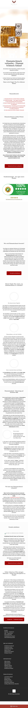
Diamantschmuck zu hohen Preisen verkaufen (14, 98)
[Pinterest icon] (16, 696)
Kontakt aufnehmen (14, 108)
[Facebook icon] (11, 696)
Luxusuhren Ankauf (8, 676)
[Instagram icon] (18, 696)
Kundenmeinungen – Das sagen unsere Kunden (14, 100)
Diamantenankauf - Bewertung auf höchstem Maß (14, 105)
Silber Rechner (7, 662)
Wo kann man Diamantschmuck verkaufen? (14, 107)
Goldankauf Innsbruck (15, 497)
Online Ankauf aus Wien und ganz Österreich (14, 110)
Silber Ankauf (7, 661)
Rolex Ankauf (7, 678)
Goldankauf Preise (8, 647)
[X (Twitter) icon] (13, 696)
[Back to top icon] (14, 691)
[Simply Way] (14, 3)
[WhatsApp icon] (10, 696)
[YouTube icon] (14, 696)
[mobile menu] (26, 3)
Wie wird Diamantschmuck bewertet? (14, 101)
